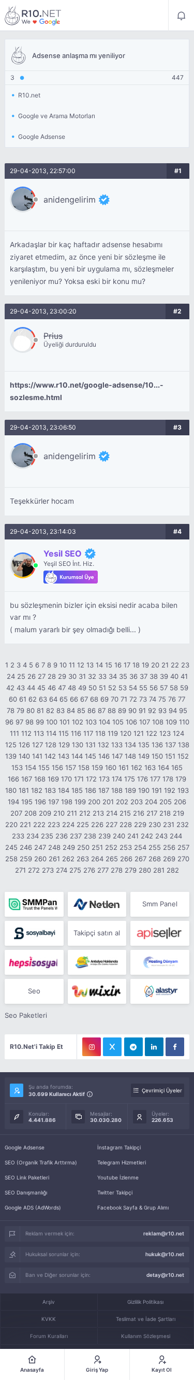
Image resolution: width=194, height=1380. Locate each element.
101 (64, 722)
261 (54, 859)
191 (157, 790)
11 (72, 665)
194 (13, 802)
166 (13, 779)
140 (24, 756)
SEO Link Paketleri (27, 1177)
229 (140, 824)
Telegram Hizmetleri (121, 1162)
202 (122, 802)
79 (20, 710)
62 (32, 699)
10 (63, 665)
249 (69, 847)
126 (24, 745)
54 (133, 688)
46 (52, 688)
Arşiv (48, 1302)
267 (140, 859)
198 (66, 802)
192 (169, 790)
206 (180, 802)
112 (26, 733)
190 (144, 790)
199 (80, 802)
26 (31, 676)
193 (183, 790)
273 (48, 870)
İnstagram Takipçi (119, 1147)
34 (113, 676)
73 (143, 699)
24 (11, 676)
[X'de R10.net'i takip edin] (112, 1046)
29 (62, 676)
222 (39, 824)
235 (47, 836)
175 (129, 779)
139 (11, 756)
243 (161, 836)
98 (29, 722)
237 (76, 836)
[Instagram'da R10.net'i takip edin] (91, 1046)
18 (136, 665)
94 (173, 710)
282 (173, 870)
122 (151, 733)
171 (79, 779)
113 (39, 733)
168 (40, 779)
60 (13, 699)
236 (61, 836)
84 (71, 710)
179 (180, 779)
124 (178, 733)
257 (183, 847)
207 (16, 813)
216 (138, 813)
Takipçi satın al (96, 933)
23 (185, 665)
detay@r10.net (165, 1275)
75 (162, 699)
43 (21, 688)
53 (122, 688)
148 (130, 756)
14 (99, 665)
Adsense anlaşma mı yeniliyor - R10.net (33, 15)
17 (127, 665)
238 (90, 836)
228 (126, 824)
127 (37, 745)
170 (66, 779)
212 (85, 813)
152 (183, 756)
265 (112, 859)
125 (11, 745)
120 (125, 733)
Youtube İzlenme (118, 1177)
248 (54, 847)
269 (169, 859)
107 (144, 722)
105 (118, 722)
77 (181, 699)
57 (164, 688)
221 (25, 824)
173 (104, 779)
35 (123, 676)
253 (126, 847)
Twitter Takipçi (114, 1192)
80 (30, 710)
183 (50, 790)
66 (74, 699)
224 (68, 824)
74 (152, 699)
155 (44, 767)
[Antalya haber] (97, 962)
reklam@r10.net (163, 1233)
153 (17, 767)
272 (34, 870)
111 (14, 733)
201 (108, 802)
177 (155, 779)
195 (27, 802)
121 (138, 733)
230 (154, 824)
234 (32, 836)
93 (162, 710)
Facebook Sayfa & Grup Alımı (133, 1207)
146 (104, 756)
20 (155, 665)
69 (104, 699)
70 (114, 699)
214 (111, 813)
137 (170, 745)
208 (30, 813)
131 (90, 745)
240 (119, 836)
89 (122, 710)
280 (145, 870)
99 (40, 722)
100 (51, 722)
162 (136, 767)
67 (84, 699)
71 (124, 699)
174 (117, 779)
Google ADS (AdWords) (33, 1207)
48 (72, 688)
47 (62, 688)
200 (94, 802)
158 (83, 767)
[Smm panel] (34, 904)
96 (9, 722)
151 (170, 756)
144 (77, 756)
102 (77, 722)
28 (52, 676)
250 (83, 847)
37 (143, 676)
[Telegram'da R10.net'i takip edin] (133, 1046)
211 (72, 813)
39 (164, 676)
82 (50, 710)
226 (97, 824)
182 (36, 790)
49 (82, 688)
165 (177, 767)
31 (82, 676)
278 (117, 870)
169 (53, 779)
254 (140, 847)
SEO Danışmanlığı (26, 1192)
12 (80, 665)
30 (72, 676)
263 (83, 859)
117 (88, 733)
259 (26, 859)
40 (174, 676)
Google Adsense (24, 1147)
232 (182, 824)
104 (104, 722)
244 (176, 836)
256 (169, 847)
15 (108, 665)
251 (97, 847)
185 (77, 790)
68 (94, 699)
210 (59, 813)
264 (97, 859)
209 (45, 813)
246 (26, 847)
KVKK (48, 1319)
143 (63, 756)
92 (152, 710)
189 (130, 790)
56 (154, 688)
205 (165, 802)
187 (103, 790)
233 (18, 836)
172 (91, 779)
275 (75, 870)
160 (110, 767)
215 (125, 813)
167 (26, 779)
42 (10, 688)
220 (11, 824)
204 (151, 802)
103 (91, 722)
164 (163, 767)
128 (50, 745)
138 (183, 745)
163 (150, 767)
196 (40, 802)
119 (113, 733)
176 (142, 779)
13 (90, 665)
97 (19, 722)
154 (30, 767)
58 (174, 688)
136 (157, 745)
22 (175, 665)
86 (91, 710)
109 (171, 722)
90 (132, 710)
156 (57, 767)
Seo (34, 991)
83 (60, 710)
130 (77, 745)
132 (103, 745)
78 (10, 710)
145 (90, 756)
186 (90, 790)
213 (98, 813)
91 (142, 710)
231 (168, 824)
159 (97, 767)
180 (11, 790)
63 (43, 699)
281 (159, 870)
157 (70, 767)
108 (157, 722)
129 (64, 745)
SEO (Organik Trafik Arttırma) (41, 1162)
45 (41, 688)
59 (184, 688)
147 (117, 756)
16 (118, 665)
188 (117, 790)
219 (178, 813)
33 (102, 676)
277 (103, 870)
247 (40, 847)
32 (92, 676)
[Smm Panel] (34, 933)
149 (144, 756)
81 (40, 710)
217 (151, 813)
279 (131, 870)
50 (92, 688)
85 (81, 710)
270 (183, 859)
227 (111, 824)
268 (154, 859)
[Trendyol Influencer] (97, 991)
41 (184, 676)
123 (165, 733)
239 (104, 836)
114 (51, 733)
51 (102, 688)
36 (133, 676)
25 (21, 676)
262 (68, 859)
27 (42, 676)
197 (53, 802)
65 (63, 699)
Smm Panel (159, 904)
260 (40, 859)
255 (154, 847)
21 (165, 665)
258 (11, 859)
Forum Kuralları (49, 1336)
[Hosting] (97, 904)
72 (133, 699)
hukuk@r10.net (164, 1254)
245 (11, 847)
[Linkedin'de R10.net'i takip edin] (154, 1046)
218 (165, 813)
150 (157, 756)
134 (130, 745)
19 (145, 665)
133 (117, 745)
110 (184, 722)
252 (111, 847)
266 (126, 859)
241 (133, 836)
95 (183, 710)
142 (50, 756)
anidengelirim (69, 199)
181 (24, 790)
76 (172, 699)
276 (89, 870)
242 (147, 836)
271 (20, 870)
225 (83, 824)
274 (61, 870)
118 (100, 733)
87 (102, 710)
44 (31, 688)
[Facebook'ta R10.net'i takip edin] (175, 1046)
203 (136, 802)
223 (54, 824)
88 (112, 710)
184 (63, 790)
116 (76, 733)
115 (63, 733)
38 (154, 676)
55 (143, 688)
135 (144, 745)
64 (53, 699)
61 (22, 699)
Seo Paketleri (26, 1015)
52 (112, 688)
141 (37, 756)
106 (131, 722)
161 (123, 767)
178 (167, 779)
